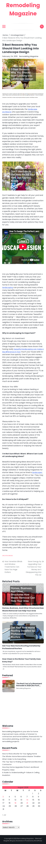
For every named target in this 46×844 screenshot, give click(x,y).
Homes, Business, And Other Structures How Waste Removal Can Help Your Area (23, 609)
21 (27, 803)
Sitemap (38, 838)
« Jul (4, 815)
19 (15, 803)
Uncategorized (7, 555)
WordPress (38, 841)
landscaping (7, 287)
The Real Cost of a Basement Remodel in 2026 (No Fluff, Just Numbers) (29, 685)
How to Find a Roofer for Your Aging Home (19, 754)
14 (27, 800)
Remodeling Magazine (28, 56)
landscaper (37, 472)
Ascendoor (20, 841)
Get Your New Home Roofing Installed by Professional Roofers (21, 647)
